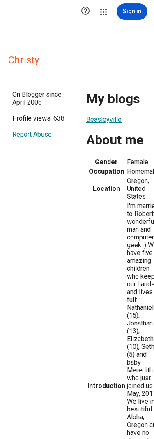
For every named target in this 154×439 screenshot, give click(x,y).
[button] (85, 11)
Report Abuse (32, 134)
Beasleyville (104, 119)
